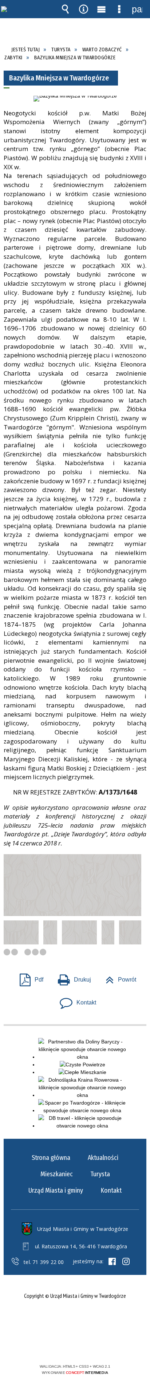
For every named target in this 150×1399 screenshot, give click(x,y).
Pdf (28, 977)
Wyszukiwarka (65, 9)
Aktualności (103, 1158)
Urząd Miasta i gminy (55, 1190)
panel (137, 9)
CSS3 (74, 1345)
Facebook (112, 1261)
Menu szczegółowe (119, 9)
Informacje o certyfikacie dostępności (75, 1319)
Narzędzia (83, 9)
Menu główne (101, 9)
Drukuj (71, 977)
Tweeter (126, 1261)
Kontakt (75, 1000)
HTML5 (63, 1345)
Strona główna (51, 1158)
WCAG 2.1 (97, 1345)
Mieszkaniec (56, 1174)
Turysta (100, 1174)
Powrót (118, 977)
